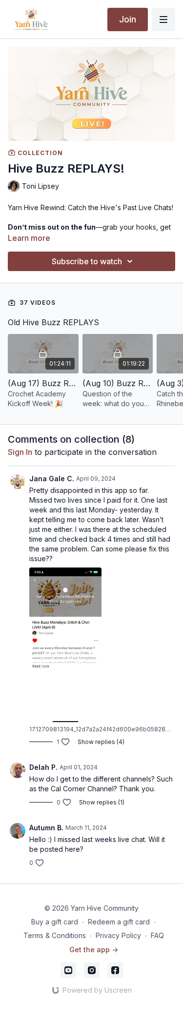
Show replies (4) (101, 741)
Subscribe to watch (87, 261)
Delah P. (43, 767)
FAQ (157, 935)
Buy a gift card (54, 922)
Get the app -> (93, 949)
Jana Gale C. (51, 478)
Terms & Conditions (54, 935)
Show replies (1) (101, 802)
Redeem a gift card (119, 922)
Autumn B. (46, 827)
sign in (20, 452)
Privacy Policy (118, 935)
